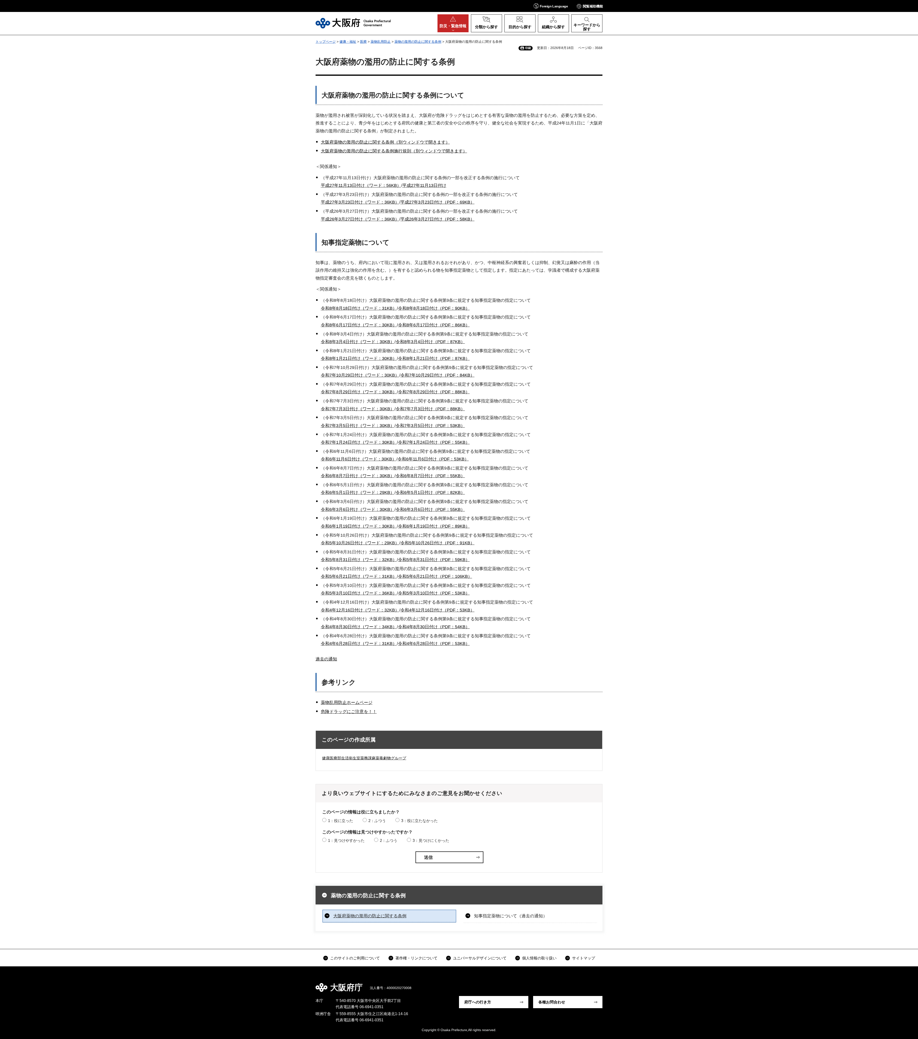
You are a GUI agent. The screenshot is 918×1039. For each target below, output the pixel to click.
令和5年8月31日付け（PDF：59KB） (434, 559)
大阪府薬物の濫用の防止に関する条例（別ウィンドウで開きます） (385, 142)
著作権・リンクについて (416, 958)
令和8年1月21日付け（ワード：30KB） (359, 358)
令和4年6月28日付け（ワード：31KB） (359, 643)
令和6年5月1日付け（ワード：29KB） (357, 492)
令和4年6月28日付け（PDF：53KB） (434, 643)
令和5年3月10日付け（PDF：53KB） (434, 593)
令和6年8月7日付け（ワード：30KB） (357, 475)
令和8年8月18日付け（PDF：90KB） (434, 308)
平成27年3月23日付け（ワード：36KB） (360, 202)
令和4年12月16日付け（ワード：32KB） (360, 610)
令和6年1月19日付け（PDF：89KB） (434, 526)
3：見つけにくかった (431, 841)
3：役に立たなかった (419, 821)
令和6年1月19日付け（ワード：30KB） (359, 526)
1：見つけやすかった (346, 841)
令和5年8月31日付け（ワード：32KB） (359, 559)
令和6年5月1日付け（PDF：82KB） (430, 492)
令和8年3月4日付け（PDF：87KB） (430, 341)
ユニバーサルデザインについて (480, 958)
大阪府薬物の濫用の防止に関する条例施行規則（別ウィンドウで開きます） (394, 151)
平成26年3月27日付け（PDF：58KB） (437, 219)
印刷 (528, 48)
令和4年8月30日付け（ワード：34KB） (359, 626)
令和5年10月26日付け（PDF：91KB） (437, 543)
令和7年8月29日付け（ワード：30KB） (359, 392)
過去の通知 (326, 659)
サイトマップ (583, 958)
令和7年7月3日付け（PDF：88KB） (430, 408)
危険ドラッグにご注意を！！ (349, 711)
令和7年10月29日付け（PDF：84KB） (437, 375)
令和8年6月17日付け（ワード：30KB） (359, 325)
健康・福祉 (347, 41)
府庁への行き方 (477, 1002)
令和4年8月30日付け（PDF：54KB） (434, 626)
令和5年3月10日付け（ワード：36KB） (359, 593)
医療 (363, 41)
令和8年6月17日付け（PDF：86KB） (434, 325)
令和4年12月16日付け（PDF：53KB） (437, 610)
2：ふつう (377, 821)
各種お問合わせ (551, 1002)
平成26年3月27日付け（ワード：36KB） (360, 219)
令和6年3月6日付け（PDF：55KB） (430, 509)
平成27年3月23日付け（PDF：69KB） (437, 202)
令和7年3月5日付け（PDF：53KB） (430, 425)
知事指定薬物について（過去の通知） (510, 916)
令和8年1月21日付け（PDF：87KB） (434, 358)
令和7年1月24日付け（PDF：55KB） (434, 442)
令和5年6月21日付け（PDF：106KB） (435, 576)
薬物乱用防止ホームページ (346, 702)
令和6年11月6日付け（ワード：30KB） (358, 459)
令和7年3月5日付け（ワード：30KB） (357, 425)
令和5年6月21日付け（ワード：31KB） (359, 576)
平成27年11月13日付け (424, 185)
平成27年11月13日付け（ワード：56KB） (361, 185)
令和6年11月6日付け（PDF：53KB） (433, 459)
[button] (550, 6)
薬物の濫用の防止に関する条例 (417, 41)
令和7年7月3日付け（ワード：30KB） (357, 408)
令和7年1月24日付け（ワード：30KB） (359, 442)
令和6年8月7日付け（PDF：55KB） (430, 475)
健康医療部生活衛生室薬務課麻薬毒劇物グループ (364, 758)
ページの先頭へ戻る (605, 984)
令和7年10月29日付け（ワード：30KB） (360, 375)
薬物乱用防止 (381, 41)
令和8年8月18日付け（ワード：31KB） (359, 308)
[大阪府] (353, 23)
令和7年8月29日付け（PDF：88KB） (434, 392)
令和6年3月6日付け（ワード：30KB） (357, 509)
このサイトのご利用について (355, 958)
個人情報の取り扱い (539, 958)
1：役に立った (340, 821)
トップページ (326, 41)
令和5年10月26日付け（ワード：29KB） (360, 543)
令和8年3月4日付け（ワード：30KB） (357, 341)
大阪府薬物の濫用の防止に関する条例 (369, 916)
